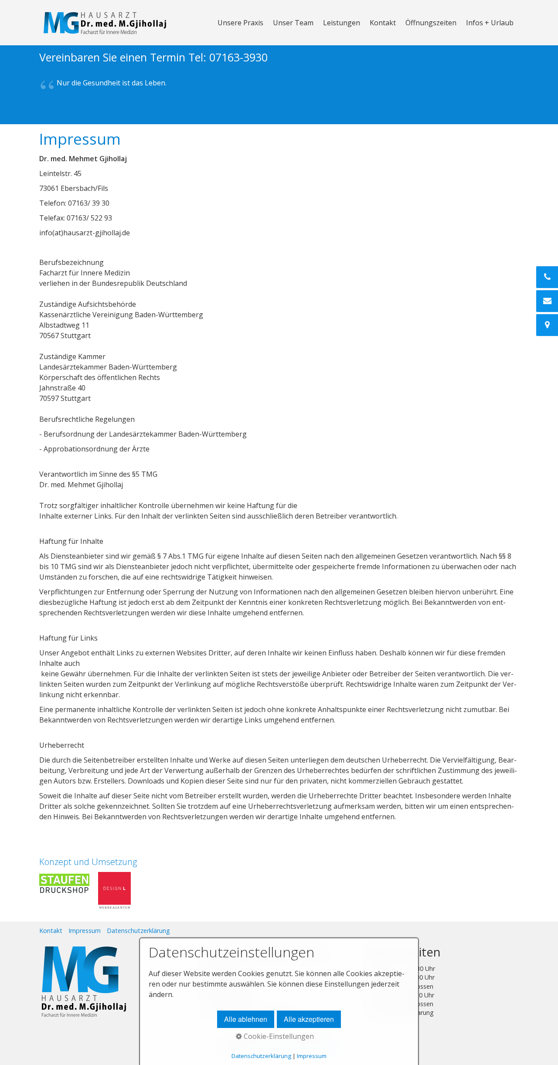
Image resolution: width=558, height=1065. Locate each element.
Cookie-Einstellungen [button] (278, 1036)
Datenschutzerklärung (138, 930)
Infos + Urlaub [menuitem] (490, 22)
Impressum (84, 930)
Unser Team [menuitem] (293, 22)
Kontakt (50, 930)
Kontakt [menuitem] (383, 22)
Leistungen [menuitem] (341, 22)
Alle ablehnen (245, 1019)
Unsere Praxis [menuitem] (240, 22)
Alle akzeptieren (309, 1019)
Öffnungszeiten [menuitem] (430, 22)
